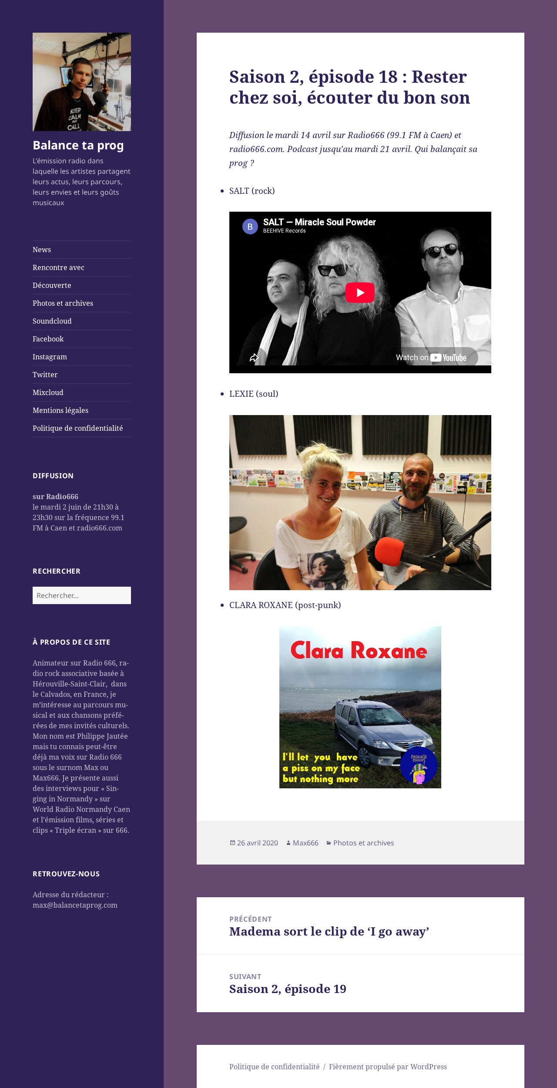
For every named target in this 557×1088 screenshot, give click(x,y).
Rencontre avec (58, 267)
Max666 (306, 843)
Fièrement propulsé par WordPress (388, 1066)
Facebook (48, 339)
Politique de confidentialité (78, 428)
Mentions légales (60, 410)
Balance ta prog (78, 145)
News (42, 249)
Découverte (52, 285)
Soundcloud (52, 321)
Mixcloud (48, 392)
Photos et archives (63, 303)
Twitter (45, 374)
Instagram (50, 357)
